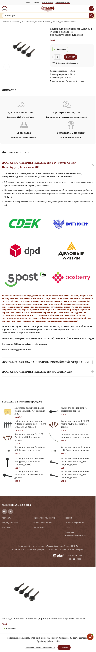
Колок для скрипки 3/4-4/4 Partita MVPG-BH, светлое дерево (75, 424)
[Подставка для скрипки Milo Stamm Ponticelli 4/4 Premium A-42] (8, 412)
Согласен (64, 647)
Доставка (6, 527)
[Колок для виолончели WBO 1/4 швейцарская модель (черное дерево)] (54, 476)
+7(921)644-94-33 (47, 2)
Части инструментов (32, 21)
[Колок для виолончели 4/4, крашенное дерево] (54, 412)
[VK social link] (10, 511)
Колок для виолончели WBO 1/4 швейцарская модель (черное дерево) (75, 474)
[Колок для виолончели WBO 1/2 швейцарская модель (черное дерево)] (54, 462)
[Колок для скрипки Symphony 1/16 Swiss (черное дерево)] (54, 451)
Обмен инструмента (74, 522)
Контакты (6, 517)
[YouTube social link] (4, 511)
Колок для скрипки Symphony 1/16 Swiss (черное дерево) (76, 448)
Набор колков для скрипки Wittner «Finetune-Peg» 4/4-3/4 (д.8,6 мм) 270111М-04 (30, 424)
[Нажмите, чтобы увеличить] (6, 67)
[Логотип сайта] (48, 8)
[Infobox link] (72, 557)
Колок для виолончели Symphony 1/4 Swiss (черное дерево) (29, 474)
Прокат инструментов (44, 517)
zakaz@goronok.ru (63, 2)
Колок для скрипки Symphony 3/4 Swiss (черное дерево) (29, 448)
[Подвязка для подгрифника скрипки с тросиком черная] (54, 438)
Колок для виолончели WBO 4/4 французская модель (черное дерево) (29, 461)
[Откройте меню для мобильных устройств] (4, 8)
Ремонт (68, 517)
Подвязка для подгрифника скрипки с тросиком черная (75, 435)
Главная (5, 21)
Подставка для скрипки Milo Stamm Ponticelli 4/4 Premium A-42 (29, 410)
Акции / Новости (10, 522)
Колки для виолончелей (64, 21)
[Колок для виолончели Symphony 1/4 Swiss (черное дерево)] (8, 476)
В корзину (70, 57)
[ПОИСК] (91, 15)
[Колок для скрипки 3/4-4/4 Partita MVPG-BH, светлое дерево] (54, 425)
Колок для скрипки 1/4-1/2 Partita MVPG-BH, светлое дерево (28, 437)
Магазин (15, 21)
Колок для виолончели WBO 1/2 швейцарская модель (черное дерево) (75, 461)
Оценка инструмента (44, 522)
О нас (67, 527)
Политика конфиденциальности (75, 534)
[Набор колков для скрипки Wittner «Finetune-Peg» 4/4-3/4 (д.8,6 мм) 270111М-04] (8, 425)
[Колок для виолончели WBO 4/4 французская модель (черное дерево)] (8, 462)
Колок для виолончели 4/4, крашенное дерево (75, 409)
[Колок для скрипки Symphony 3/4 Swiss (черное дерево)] (8, 451)
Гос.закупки (39, 527)
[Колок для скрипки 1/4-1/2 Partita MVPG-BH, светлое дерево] (8, 438)
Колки (47, 21)
